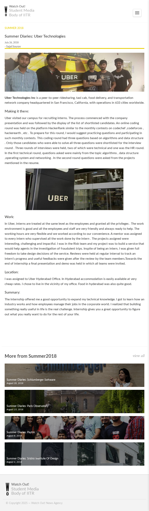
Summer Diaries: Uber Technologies (35, 36)
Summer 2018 (14, 28)
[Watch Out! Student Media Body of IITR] (5, 11)
